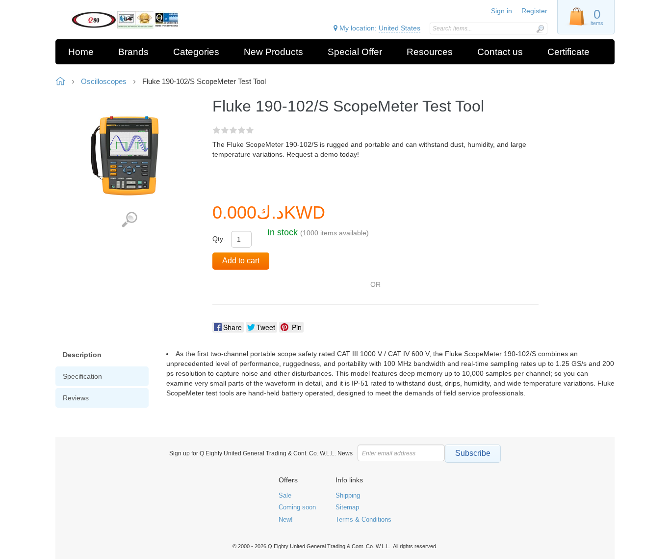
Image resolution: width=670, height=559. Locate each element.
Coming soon (297, 507)
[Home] (125, 19)
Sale (285, 495)
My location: (378, 28)
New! (286, 519)
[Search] (540, 29)
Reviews (76, 398)
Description (82, 355)
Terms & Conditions (363, 519)
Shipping (347, 495)
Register (534, 11)
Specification (82, 376)
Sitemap (347, 507)
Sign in (501, 11)
